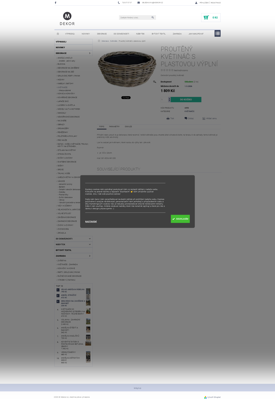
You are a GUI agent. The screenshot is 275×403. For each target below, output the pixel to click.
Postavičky (63, 195)
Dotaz (191, 118)
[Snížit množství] (169, 100)
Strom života (64, 154)
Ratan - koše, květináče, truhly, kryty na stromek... (73, 145)
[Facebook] (55, 2)
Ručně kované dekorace (69, 276)
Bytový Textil (159, 34)
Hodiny (61, 80)
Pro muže (62, 140)
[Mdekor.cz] (67, 19)
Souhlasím (182, 219)
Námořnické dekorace (68, 117)
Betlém (62, 187)
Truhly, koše (64, 173)
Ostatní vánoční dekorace (70, 189)
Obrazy (61, 124)
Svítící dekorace (65, 197)
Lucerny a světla (66, 105)
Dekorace (102, 34)
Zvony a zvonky (65, 225)
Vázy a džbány (65, 206)
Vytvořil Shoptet (214, 397)
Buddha (61, 64)
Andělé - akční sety (67, 61)
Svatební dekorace (67, 162)
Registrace (216, 3)
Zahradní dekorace (67, 221)
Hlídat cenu (211, 118)
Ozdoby (62, 192)
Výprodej (70, 34)
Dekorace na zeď (66, 72)
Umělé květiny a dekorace (71, 177)
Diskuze (128, 127)
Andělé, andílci (65, 58)
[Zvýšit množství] (169, 98)
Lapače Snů (63, 101)
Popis (101, 127)
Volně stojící (64, 213)
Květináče (62, 87)
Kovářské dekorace (67, 97)
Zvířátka (62, 260)
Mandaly (62, 113)
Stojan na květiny (67, 150)
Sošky (61, 166)
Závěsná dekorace (67, 217)
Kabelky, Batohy (66, 83)
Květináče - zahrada (68, 264)
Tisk (172, 118)
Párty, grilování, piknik (69, 272)
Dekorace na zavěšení (68, 68)
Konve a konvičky (66, 93)
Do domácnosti (121, 34)
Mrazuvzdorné (65, 90)
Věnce (61, 200)
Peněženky (63, 132)
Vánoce (61, 181)
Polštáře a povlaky (67, 136)
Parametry (114, 127)
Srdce (61, 169)
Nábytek (140, 34)
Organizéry (63, 128)
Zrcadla (62, 233)
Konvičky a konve (66, 268)
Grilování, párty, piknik (69, 76)
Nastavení (91, 222)
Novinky (86, 34)
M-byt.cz (137, 388)
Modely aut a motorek (69, 109)
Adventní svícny (65, 184)
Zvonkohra (63, 229)
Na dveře (62, 121)
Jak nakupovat (196, 34)
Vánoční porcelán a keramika (71, 202)
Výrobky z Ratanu (66, 280)
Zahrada (177, 34)
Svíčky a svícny (65, 158)
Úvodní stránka (58, 34)
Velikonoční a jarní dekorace (72, 209)
